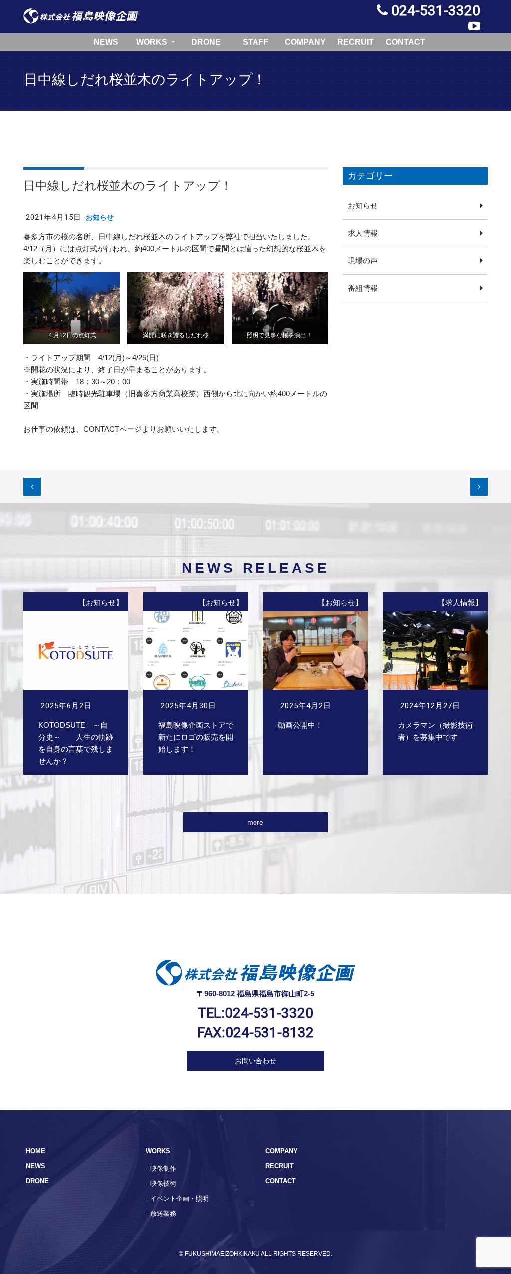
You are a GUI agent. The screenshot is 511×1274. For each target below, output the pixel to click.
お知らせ (100, 217)
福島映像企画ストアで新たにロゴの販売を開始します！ (195, 683)
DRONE (206, 42)
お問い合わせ (255, 1061)
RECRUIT (355, 42)
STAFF (255, 42)
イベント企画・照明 (179, 1198)
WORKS (152, 42)
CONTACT (405, 42)
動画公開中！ (315, 683)
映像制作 (163, 1168)
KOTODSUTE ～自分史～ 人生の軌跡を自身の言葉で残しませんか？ (75, 683)
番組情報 (363, 288)
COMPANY (305, 42)
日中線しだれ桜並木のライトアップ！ (127, 185)
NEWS (106, 42)
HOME (35, 1151)
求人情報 (363, 233)
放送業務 (163, 1213)
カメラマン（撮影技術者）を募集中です (435, 683)
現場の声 (363, 260)
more (255, 822)
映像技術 (163, 1183)
